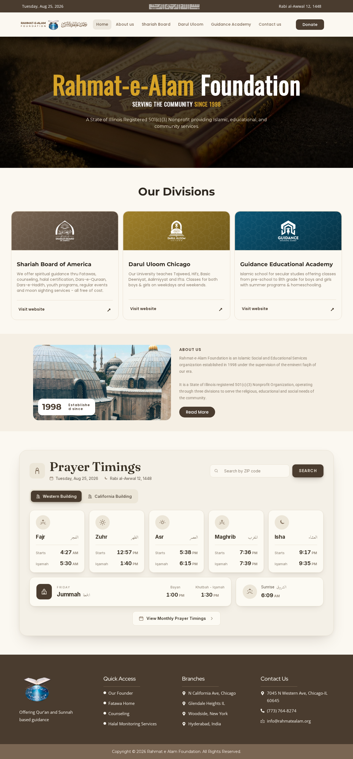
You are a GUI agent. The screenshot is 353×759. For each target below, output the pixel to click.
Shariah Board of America (54, 264)
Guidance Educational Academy (286, 264)
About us (125, 24)
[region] (176, 102)
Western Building (60, 496)
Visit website (31, 309)
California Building (113, 496)
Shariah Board (156, 24)
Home (102, 24)
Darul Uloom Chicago (159, 264)
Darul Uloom (190, 24)
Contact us (270, 24)
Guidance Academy (231, 24)
